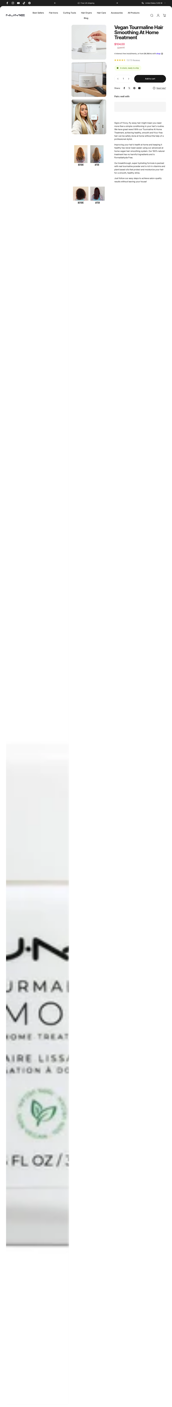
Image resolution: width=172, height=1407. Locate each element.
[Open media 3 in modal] (89, 79)
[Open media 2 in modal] (89, 42)
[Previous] (55, 3)
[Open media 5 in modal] (89, 155)
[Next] (117, 3)
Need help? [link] (161, 88)
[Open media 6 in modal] (89, 194)
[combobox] (154, 3)
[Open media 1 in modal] (37, 714)
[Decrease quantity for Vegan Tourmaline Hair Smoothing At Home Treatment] (117, 78)
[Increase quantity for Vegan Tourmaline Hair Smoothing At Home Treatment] (129, 78)
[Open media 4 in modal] (89, 116)
